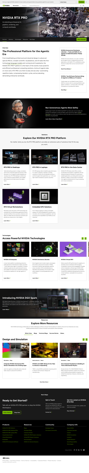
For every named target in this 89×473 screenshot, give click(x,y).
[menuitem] (15, 5)
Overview (4, 39)
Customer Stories (28, 432)
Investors (69, 437)
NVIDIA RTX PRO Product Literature (32, 435)
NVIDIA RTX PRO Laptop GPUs (9, 432)
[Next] (86, 238)
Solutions (11, 39)
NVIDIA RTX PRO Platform (8, 428)
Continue (81, 2)
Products (24, 5)
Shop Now (17, 412)
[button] (83, 6)
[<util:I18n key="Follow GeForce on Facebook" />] (74, 450)
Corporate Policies (42, 460)
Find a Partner (7, 412)
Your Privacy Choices (15, 460)
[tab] (28, 333)
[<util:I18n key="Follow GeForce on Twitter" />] (81, 450)
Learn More (7, 184)
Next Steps (32, 39)
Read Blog (63, 90)
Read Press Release (66, 69)
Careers (69, 432)
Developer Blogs (28, 430)
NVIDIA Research (71, 439)
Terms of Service (25, 460)
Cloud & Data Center (7, 435)
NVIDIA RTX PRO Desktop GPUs (10, 430)
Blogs (25, 428)
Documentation (28, 439)
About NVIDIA (70, 428)
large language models (14, 63)
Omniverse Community (51, 430)
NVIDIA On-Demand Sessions (31, 441)
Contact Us (48, 412)
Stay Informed (70, 411)
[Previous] (83, 238)
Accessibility (34, 460)
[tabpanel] (44, 360)
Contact (59, 460)
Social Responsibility (72, 441)
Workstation (16, 5)
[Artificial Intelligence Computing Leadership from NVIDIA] (6, 5)
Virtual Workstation (7, 437)
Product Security (52, 460)
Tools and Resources (34, 5)
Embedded (5, 439)
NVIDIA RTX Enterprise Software (10, 441)
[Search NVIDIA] (81, 5)
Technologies (18, 39)
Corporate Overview (72, 430)
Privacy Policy (5, 460)
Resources (25, 39)
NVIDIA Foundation (71, 435)
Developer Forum (49, 428)
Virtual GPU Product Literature (31, 437)
